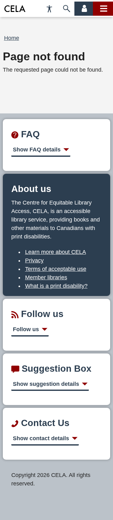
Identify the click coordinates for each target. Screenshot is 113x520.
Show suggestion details (46, 384)
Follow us (26, 329)
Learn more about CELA (55, 252)
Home (11, 38)
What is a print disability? (56, 286)
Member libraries (46, 277)
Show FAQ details (37, 149)
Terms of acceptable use (55, 269)
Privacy (34, 260)
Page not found (44, 56)
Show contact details (41, 438)
